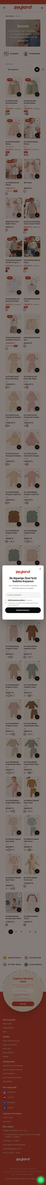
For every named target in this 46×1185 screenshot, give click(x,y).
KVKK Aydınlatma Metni (16, 600)
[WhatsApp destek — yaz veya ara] (41, 1180)
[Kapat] (40, 569)
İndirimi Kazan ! (23, 610)
